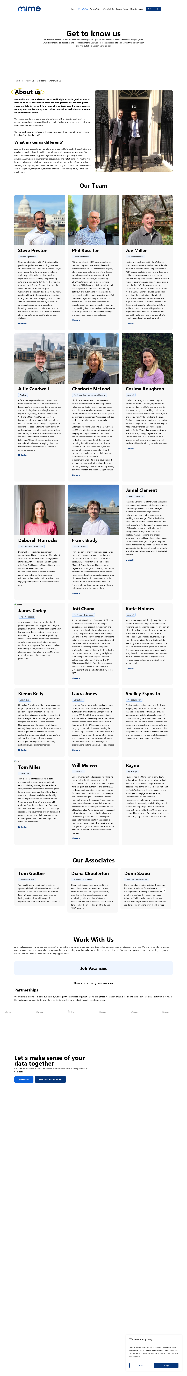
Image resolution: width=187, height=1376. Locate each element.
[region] (154, 1353)
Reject (141, 1365)
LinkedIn (22, 323)
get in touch (159, 996)
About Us (30, 80)
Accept (166, 1365)
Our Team (41, 80)
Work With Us (55, 80)
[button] (23, 1079)
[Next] (163, 890)
